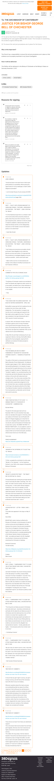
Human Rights (17, 77)
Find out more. (25, 3)
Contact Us (49, 762)
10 (29, 750)
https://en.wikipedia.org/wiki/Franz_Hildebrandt (17, 441)
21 (7, 753)
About (31, 14)
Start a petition (40, 766)
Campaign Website (26, 87)
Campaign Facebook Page (10, 87)
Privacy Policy (49, 757)
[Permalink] (30, 105)
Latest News (49, 760)
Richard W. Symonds (12, 33)
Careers (40, 765)
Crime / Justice (6, 77)
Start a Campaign (43, 14)
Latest (19, 14)
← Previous (5, 750)
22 (10, 753)
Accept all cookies (44, 8)
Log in (51, 14)
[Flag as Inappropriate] (27, 105)
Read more (29, 165)
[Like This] (24, 105)
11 (2, 753)
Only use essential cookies (44, 3)
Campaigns (25, 14)
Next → (14, 753)
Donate (37, 14)
